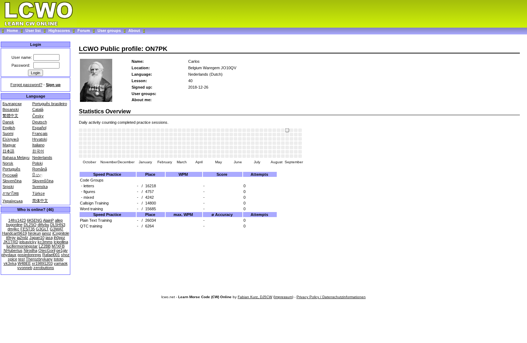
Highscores (59, 30)
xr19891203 (42, 263)
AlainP (48, 220)
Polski (37, 163)
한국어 (38, 151)
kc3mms (45, 242)
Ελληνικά (11, 139)
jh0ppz (59, 237)
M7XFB (58, 246)
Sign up (53, 85)
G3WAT (56, 229)
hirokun (34, 233)
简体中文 (40, 200)
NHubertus (13, 250)
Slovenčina (12, 181)
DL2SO (30, 224)
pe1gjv (62, 250)
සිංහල (37, 175)
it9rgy (11, 237)
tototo (58, 259)
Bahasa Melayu (16, 157)
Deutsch (39, 122)
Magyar (9, 145)
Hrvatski (39, 139)
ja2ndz (22, 237)
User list (33, 30)
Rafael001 (51, 255)
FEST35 (27, 229)
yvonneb (24, 268)
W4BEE (24, 263)
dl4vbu (43, 224)
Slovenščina (42, 181)
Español (39, 128)
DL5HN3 (57, 224)
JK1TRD (10, 242)
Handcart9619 (14, 233)
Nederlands (42, 157)
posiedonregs (29, 255)
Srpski (8, 186)
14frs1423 (17, 220)
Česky (38, 116)
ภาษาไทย (11, 193)
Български (12, 104)
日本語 (8, 151)
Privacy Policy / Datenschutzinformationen (331, 297)
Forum (84, 30)
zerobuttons (43, 268)
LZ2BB (45, 246)
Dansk (8, 122)
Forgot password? (26, 85)
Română (39, 169)
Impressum (283, 297)
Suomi (8, 133)
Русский (10, 175)
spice (12, 259)
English (9, 128)
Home (12, 30)
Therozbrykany (39, 259)
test (21, 259)
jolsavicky (28, 242)
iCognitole (60, 233)
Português (11, 169)
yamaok (61, 263)
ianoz (46, 233)
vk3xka (10, 263)
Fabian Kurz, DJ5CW (255, 297)
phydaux (8, 255)
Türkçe (38, 193)
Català (37, 109)
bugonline (14, 224)
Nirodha (30, 250)
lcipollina (61, 242)
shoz (65, 255)
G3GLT (42, 229)
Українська (13, 201)
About (134, 30)
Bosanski (11, 109)
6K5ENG (34, 220)
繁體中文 (10, 115)
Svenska (40, 186)
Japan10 (36, 237)
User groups (109, 30)
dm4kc (13, 229)
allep (59, 220)
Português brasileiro (49, 104)
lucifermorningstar (22, 246)
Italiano (38, 145)
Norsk (8, 163)
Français (40, 133)
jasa (49, 237)
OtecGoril (46, 250)
